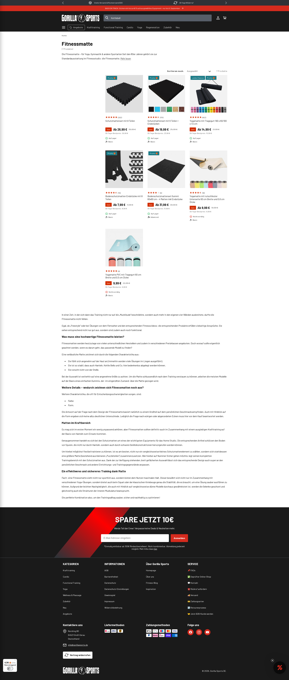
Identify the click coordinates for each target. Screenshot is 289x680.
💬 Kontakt (193, 583)
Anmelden (179, 538)
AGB (106, 570)
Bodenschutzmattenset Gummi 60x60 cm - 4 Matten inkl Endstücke (165, 198)
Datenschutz (110, 583)
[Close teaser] (272, 660)
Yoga (65, 589)
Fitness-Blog (152, 583)
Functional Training (71, 583)
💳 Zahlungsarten (196, 601)
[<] (63, 3)
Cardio (66, 576)
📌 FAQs (191, 570)
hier (155, 549)
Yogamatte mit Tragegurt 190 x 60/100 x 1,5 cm (208, 122)
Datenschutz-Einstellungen (116, 589)
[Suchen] (107, 18)
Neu (64, 607)
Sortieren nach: (175, 71)
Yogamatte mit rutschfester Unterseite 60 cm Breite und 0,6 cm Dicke (207, 199)
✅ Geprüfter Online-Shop (199, 576)
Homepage (151, 570)
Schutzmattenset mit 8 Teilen (120, 120)
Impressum (109, 601)
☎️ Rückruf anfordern (197, 589)
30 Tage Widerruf (186, 3)
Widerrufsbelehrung (113, 607)
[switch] (10, 668)
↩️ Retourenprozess (197, 607)
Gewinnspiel (109, 595)
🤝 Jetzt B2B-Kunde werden (200, 614)
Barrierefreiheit (111, 576)
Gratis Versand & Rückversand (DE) (108, 3)
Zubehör (66, 601)
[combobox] (158, 18)
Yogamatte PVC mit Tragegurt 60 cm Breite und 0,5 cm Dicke (123, 276)
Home (64, 35)
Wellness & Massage (72, 595)
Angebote (67, 614)
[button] (224, 18)
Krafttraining (69, 570)
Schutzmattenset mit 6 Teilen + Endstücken (163, 122)
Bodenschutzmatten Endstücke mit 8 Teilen (124, 198)
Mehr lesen (125, 58)
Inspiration (151, 589)
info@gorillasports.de (78, 645)
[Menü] (15, 661)
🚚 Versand (193, 595)
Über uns (150, 576)
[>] (226, 3)
